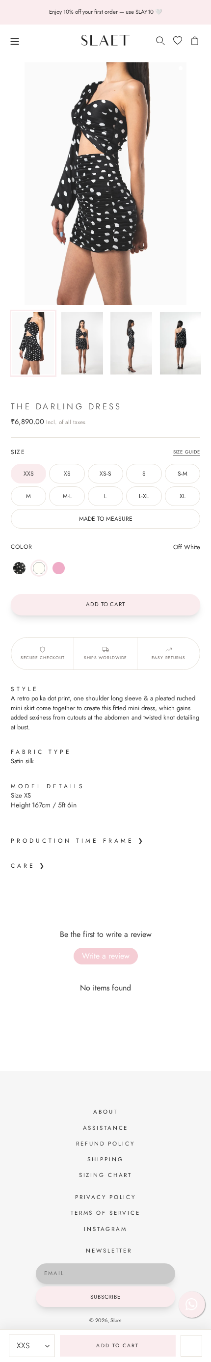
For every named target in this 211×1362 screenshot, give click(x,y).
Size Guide (187, 452)
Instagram (105, 1229)
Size (18, 452)
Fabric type (41, 752)
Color (21, 546)
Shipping (105, 1159)
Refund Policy (105, 1144)
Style (25, 689)
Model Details (50, 786)
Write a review (106, 955)
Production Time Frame (72, 840)
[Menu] (38, 40)
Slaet (116, 1320)
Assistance (106, 1128)
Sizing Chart (105, 1175)
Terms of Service (105, 1213)
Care (23, 865)
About (105, 1112)
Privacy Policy (105, 1197)
